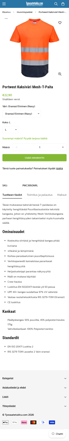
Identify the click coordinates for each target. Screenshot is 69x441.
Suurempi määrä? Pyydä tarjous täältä (24, 138)
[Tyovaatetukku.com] (34, 4)
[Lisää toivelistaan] (59, 22)
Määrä (6, 147)
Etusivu (6, 12)
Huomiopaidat (24, 12)
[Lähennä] (59, 74)
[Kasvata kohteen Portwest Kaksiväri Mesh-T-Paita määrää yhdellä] (62, 147)
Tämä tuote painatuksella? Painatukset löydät (32, 168)
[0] (63, 4)
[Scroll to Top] (63, 424)
